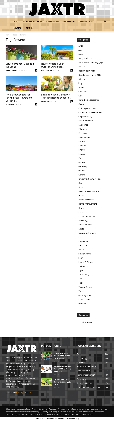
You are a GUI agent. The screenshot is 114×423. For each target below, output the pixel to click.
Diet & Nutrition (85, 120)
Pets (80, 237)
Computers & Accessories (32, 21)
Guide (81, 183)
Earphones (83, 124)
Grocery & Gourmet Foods (90, 179)
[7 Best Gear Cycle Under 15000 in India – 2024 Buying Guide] (46, 356)
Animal (81, 50)
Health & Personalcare (88, 191)
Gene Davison (46, 70)
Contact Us (39, 418)
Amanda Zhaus (12, 70)
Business (82, 87)
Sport (80, 258)
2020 (80, 45)
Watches (82, 303)
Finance (81, 149)
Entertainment (84, 137)
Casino (81, 104)
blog (80, 83)
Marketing (82, 220)
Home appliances (86, 199)
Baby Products (85, 58)
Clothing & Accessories (88, 108)
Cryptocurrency (85, 116)
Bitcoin (81, 79)
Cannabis (82, 91)
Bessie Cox (10, 104)
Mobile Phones (52, 21)
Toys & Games (85, 287)
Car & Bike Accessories (88, 100)
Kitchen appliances (86, 216)
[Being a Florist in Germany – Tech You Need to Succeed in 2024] (57, 83)
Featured (82, 145)
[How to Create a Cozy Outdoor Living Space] (57, 52)
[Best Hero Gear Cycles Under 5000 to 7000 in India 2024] (46, 369)
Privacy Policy (73, 418)
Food (80, 158)
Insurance (82, 212)
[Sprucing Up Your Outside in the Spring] (21, 52)
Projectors (83, 241)
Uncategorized (84, 295)
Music (81, 228)
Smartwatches (68, 21)
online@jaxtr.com (24, 392)
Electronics (83, 133)
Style (80, 270)
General (81, 174)
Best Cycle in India (86, 70)
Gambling (82, 166)
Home (15, 21)
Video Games (84, 299)
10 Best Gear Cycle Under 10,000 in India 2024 (62, 382)
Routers (17, 28)
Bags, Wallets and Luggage (90, 62)
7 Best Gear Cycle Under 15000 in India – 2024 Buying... (63, 355)
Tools (81, 282)
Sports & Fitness (85, 21)
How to (81, 208)
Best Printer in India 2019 (89, 75)
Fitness (81, 154)
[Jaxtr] (57, 9)
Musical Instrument (87, 233)
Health (81, 187)
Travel (81, 291)
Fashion (82, 141)
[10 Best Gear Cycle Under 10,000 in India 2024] (46, 382)
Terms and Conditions (55, 418)
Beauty (81, 66)
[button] (105, 21)
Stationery (83, 266)
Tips (80, 278)
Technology (83, 274)
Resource (82, 245)
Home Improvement (87, 203)
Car (79, 95)
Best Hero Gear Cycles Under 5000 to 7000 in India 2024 (63, 368)
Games (81, 170)
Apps (80, 54)
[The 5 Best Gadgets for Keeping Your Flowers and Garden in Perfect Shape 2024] (21, 83)
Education (28, 28)
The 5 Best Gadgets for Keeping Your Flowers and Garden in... (19, 97)
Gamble (81, 162)
